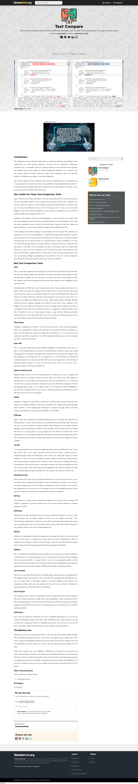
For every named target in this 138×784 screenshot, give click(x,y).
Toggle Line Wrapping (77, 54)
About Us (75, 758)
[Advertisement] (69, 45)
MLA (21, 701)
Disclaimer (75, 766)
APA (32, 701)
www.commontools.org (30, 780)
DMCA (93, 762)
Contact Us (76, 762)
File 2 (29, 109)
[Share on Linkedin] (73, 37)
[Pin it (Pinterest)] (65, 37)
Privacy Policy (77, 770)
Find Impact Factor (23, 679)
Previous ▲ (56, 54)
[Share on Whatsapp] (76, 37)
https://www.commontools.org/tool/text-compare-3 (32, 713)
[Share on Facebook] (61, 37)
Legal (92, 758)
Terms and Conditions (79, 774)
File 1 (25, 109)
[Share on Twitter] (69, 37)
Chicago (27, 701)
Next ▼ (64, 54)
